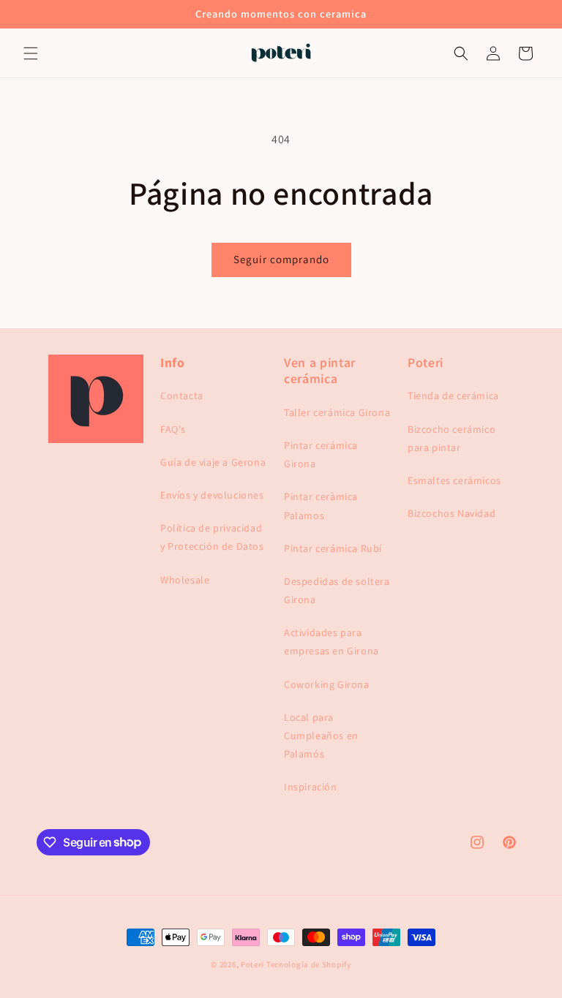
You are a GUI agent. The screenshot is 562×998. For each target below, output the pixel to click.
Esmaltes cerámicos (454, 480)
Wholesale (184, 579)
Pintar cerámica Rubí (333, 548)
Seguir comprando (281, 259)
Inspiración (310, 786)
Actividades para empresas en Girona (331, 641)
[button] (31, 53)
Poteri (252, 964)
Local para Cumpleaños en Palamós (321, 735)
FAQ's (173, 429)
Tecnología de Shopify (308, 964)
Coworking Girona (327, 684)
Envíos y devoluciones (212, 495)
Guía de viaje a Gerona (213, 462)
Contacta (181, 395)
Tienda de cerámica (453, 395)
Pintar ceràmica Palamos (321, 505)
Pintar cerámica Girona (321, 454)
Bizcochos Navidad (451, 513)
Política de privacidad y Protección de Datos (212, 537)
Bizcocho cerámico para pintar (451, 438)
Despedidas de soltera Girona (337, 590)
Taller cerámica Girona (337, 412)
